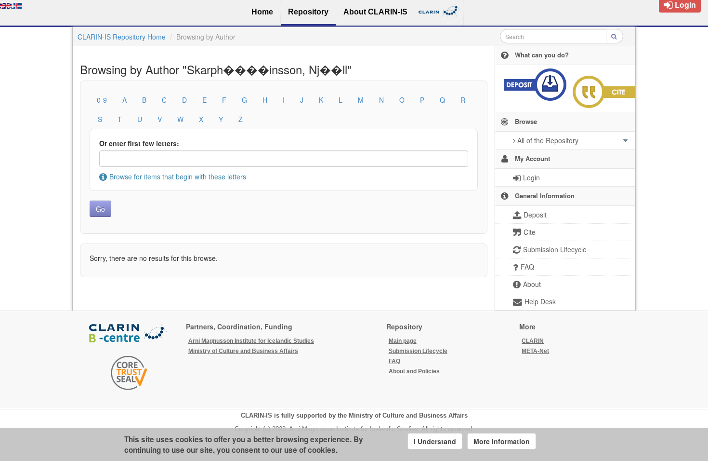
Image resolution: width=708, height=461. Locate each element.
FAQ (394, 361)
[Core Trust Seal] (129, 372)
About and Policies (414, 371)
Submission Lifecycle (418, 351)
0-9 (102, 100)
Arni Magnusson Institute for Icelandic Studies (251, 341)
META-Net (535, 351)
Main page (403, 341)
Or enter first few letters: (139, 143)
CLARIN (533, 341)
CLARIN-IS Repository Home (122, 36)
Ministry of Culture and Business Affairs (243, 351)
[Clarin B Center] (129, 333)
